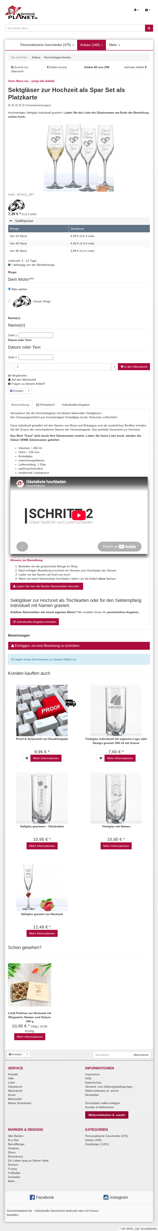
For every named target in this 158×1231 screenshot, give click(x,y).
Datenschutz (93, 1082)
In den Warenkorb (135, 366)
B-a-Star (13, 1140)
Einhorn (13, 1164)
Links (11, 1082)
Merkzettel (15, 1099)
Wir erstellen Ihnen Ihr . (75, 612)
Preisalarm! (45, 404)
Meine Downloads (19, 1103)
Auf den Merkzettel (23, 379)
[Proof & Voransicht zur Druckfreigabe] (42, 710)
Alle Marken (15, 1136)
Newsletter (92, 1094)
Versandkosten (148, 1228)
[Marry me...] (16, 205)
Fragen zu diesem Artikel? (27, 383)
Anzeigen (17, 390)
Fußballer (14, 1173)
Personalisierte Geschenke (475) (46, 45)
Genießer (14, 1177)
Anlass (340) (90, 45)
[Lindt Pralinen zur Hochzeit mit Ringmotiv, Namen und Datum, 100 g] (29, 985)
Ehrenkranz (15, 1156)
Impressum (92, 1074)
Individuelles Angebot (75, 404)
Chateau (13, 1148)
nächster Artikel (134, 67)
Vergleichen (19, 375)
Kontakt (13, 1074)
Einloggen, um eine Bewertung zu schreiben (47, 645)
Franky (12, 1168)
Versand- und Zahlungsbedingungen (109, 1086)
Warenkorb (15, 1090)
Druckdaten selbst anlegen (102, 1103)
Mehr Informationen (46, 758)
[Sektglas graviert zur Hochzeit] (42, 886)
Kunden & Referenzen (99, 1107)
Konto (12, 1094)
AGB (88, 1078)
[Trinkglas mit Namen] (116, 798)
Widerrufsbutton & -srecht (101, 1090)
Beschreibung (20, 404)
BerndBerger (16, 1144)
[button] (79, 222)
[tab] (79, 221)
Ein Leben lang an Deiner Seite (28, 1160)
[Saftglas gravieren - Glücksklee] (42, 798)
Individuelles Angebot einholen (36, 621)
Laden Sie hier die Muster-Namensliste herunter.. (48, 586)
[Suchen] (149, 28)
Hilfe (11, 1078)
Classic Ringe (41, 301)
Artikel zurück (58, 67)
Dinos (11, 1152)
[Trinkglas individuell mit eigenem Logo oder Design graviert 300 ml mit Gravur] (116, 710)
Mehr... (12, 1181)
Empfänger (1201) (97, 1144)
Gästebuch (15, 1086)
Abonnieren (141, 1054)
